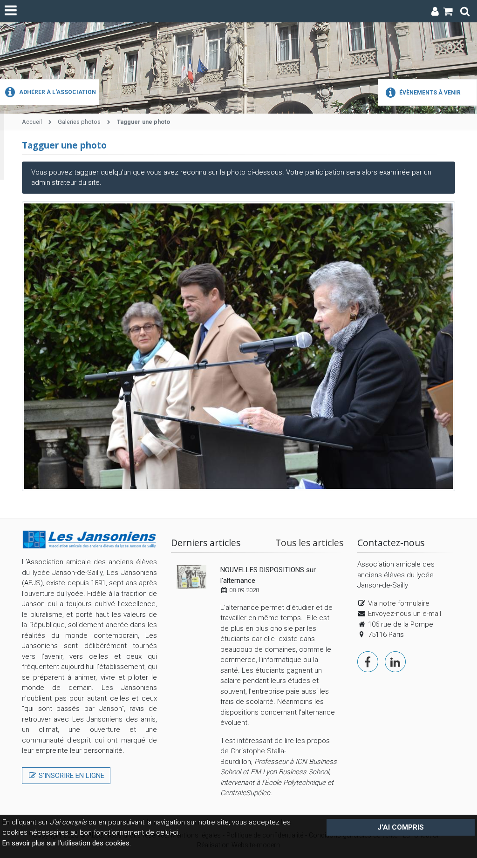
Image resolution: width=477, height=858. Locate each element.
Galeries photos (79, 121)
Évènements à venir (429, 92)
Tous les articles (309, 542)
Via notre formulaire (398, 603)
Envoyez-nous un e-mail (404, 613)
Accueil (32, 121)
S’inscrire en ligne (70, 775)
